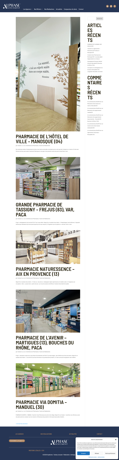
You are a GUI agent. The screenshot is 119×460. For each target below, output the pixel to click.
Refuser (97, 453)
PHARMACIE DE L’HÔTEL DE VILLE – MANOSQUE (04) (42, 138)
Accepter (83, 453)
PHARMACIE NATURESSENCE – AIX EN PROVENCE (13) (45, 271)
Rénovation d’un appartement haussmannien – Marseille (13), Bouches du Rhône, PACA (94, 119)
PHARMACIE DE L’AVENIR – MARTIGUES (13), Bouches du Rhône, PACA (45, 342)
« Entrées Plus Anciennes (22, 423)
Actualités (59, 9)
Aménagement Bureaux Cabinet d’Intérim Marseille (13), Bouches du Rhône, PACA (94, 63)
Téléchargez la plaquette (17, 440)
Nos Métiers (37, 9)
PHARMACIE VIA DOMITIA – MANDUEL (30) (41, 404)
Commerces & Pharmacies (32, 145)
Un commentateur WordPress (94, 101)
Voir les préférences (110, 453)
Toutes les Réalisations (44, 145)
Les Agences (27, 9)
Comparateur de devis (70, 9)
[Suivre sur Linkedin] (107, 6)
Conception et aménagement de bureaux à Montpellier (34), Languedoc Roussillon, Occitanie (94, 69)
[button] (116, 439)
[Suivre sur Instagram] (111, 6)
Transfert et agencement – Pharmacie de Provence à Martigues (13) (93, 50)
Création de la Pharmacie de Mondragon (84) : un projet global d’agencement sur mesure (94, 56)
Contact (81, 9)
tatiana (19, 145)
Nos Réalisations (49, 9)
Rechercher (99, 18)
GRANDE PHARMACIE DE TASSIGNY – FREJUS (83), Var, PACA (45, 209)
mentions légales (101, 456)
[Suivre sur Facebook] (114, 6)
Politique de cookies (93, 456)
